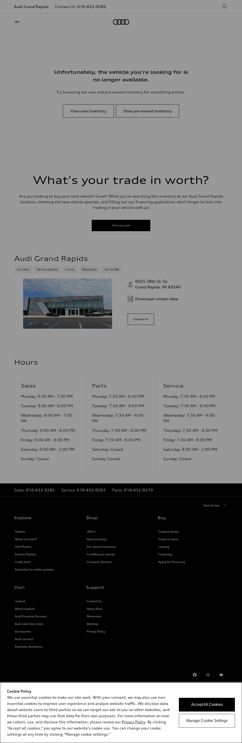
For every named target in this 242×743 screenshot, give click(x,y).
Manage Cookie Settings (207, 721)
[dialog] (121, 712)
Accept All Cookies (207, 705)
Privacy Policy (133, 722)
